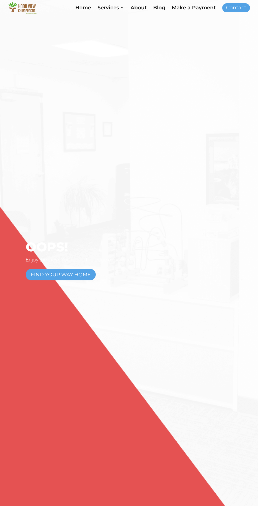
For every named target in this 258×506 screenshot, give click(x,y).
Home (83, 8)
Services (108, 8)
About (139, 8)
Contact (236, 8)
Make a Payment (194, 8)
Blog (159, 8)
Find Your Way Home (61, 275)
